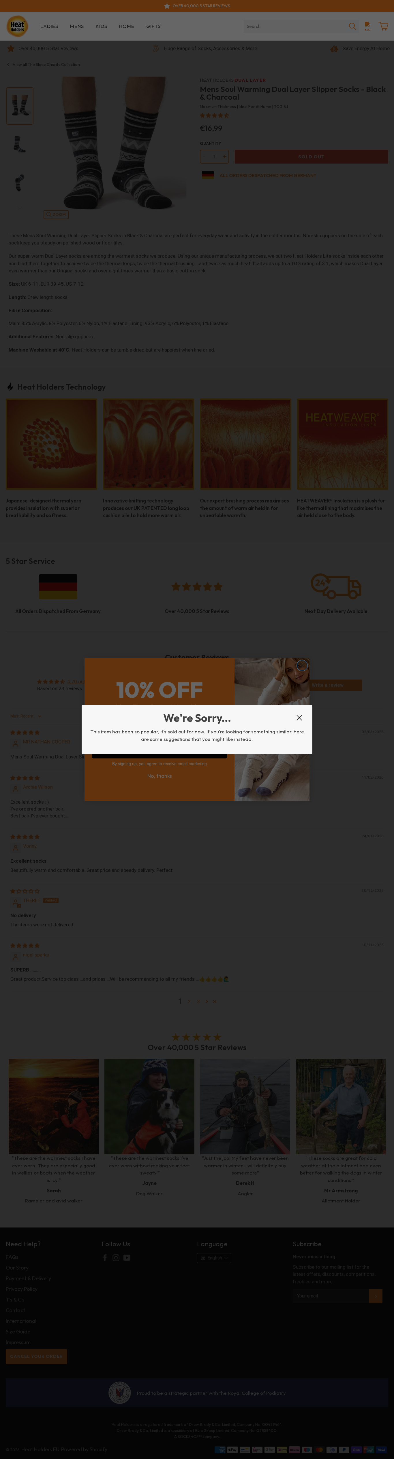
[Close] (299, 718)
